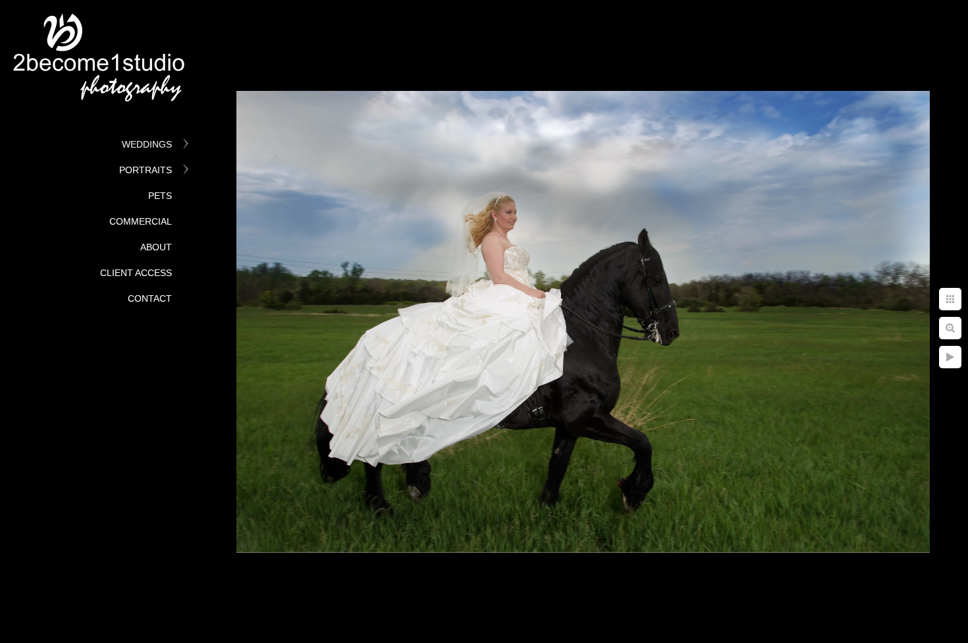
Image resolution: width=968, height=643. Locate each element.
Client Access (136, 272)
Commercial (140, 221)
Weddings (147, 144)
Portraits (145, 170)
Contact (150, 298)
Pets (160, 195)
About (156, 247)
